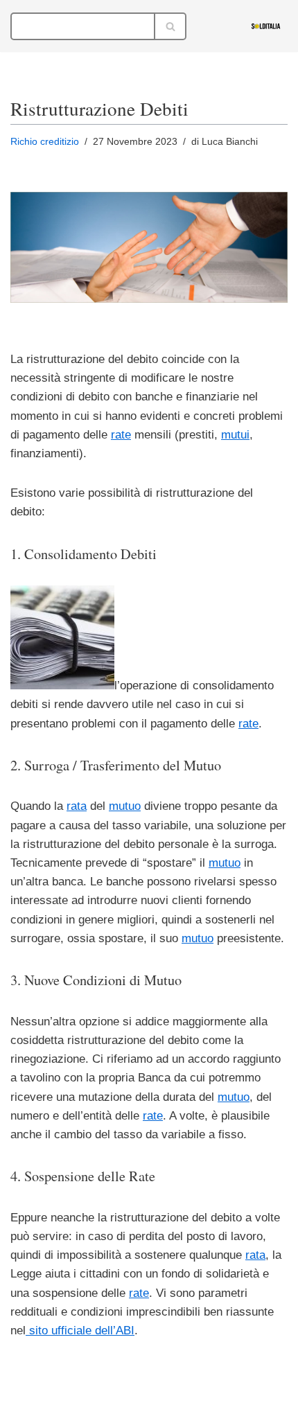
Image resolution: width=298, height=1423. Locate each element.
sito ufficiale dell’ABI (80, 1330)
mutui (235, 434)
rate (121, 434)
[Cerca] (170, 26)
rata (77, 806)
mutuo (125, 806)
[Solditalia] (269, 26)
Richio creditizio (44, 141)
